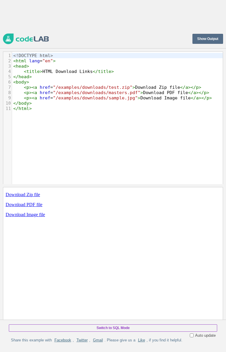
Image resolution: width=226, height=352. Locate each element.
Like (141, 340)
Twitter (82, 340)
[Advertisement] (110, 16)
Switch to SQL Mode (113, 328)
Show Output (207, 39)
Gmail (98, 340)
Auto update (205, 335)
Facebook (62, 340)
